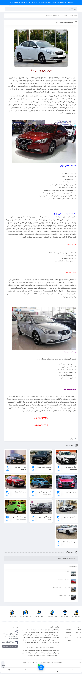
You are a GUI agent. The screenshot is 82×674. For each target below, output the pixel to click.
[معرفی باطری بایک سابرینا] (73, 581)
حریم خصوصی (67, 638)
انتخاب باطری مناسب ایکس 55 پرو (45, 493)
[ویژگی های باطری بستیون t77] (66, 457)
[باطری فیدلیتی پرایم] (15, 482)
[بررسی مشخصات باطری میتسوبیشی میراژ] (15, 507)
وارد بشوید (61, 559)
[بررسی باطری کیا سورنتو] (73, 597)
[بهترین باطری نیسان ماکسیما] (15, 457)
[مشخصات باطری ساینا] (73, 573)
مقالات (79, 635)
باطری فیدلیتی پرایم (20, 492)
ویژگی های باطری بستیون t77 (71, 468)
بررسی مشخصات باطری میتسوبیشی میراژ (19, 518)
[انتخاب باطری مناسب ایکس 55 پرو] (41, 482)
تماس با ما (78, 632)
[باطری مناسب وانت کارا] (66, 532)
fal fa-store (57, 671)
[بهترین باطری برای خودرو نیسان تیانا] (73, 589)
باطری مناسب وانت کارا (70, 542)
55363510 (8, 642)
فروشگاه (79, 638)
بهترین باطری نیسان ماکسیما (20, 468)
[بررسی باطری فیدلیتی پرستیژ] (41, 507)
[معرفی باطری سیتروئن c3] (66, 507)
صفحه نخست (73, 16)
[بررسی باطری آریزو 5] (66, 482)
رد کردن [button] (11, 2)
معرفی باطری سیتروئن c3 (70, 518)
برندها (69, 640)
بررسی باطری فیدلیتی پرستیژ (45, 518)
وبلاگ (65, 16)
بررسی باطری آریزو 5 (70, 492)
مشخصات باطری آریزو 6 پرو (44, 468)
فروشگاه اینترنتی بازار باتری (38, 662)
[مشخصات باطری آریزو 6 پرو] (41, 457)
